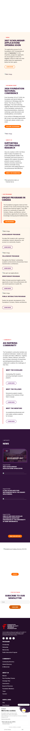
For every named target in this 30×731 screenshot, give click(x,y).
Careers (4, 694)
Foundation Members (8, 688)
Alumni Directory (7, 664)
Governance (5, 683)
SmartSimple (5, 705)
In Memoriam (5, 667)
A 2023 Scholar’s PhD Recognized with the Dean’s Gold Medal (14, 492)
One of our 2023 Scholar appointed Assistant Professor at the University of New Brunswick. (14, 518)
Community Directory (8, 661)
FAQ (3, 702)
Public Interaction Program (9, 652)
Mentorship (5, 649)
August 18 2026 (6, 465)
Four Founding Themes (8, 678)
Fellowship (5, 647)
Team (4, 691)
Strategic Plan (6, 681)
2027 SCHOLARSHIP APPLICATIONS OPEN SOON (12, 467)
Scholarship (5, 644)
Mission (4, 675)
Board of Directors (7, 686)
